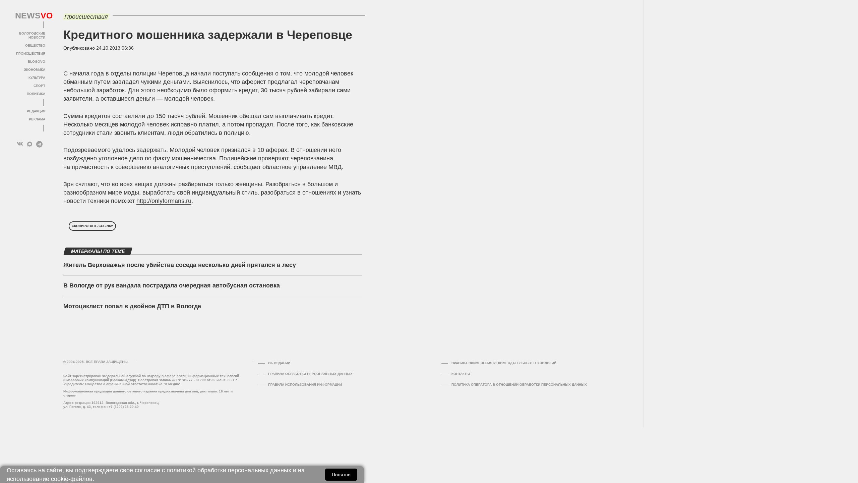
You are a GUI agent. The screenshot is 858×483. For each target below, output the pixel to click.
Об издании (279, 363)
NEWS (30, 15)
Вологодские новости (32, 35)
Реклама (37, 119)
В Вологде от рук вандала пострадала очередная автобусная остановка (171, 285)
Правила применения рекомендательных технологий (503, 363)
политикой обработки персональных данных (229, 470)
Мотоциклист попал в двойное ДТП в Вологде (132, 306)
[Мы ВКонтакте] (20, 144)
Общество (35, 45)
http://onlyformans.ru (163, 201)
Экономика (34, 69)
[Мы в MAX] (29, 144)
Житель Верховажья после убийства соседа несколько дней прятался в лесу (179, 265)
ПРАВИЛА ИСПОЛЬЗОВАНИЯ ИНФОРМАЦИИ (305, 384)
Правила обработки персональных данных (310, 374)
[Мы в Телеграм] (39, 144)
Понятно (341, 474)
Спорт (39, 86)
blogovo (36, 61)
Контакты (460, 374)
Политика (36, 94)
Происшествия (30, 53)
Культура (36, 77)
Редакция (36, 111)
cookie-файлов (72, 479)
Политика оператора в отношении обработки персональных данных (519, 384)
